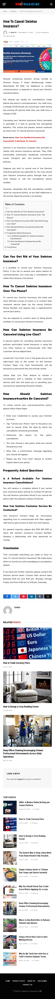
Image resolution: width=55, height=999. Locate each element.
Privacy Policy (19, 981)
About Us (31, 981)
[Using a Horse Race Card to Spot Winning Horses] (10, 942)
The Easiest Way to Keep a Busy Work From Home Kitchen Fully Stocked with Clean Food (35, 856)
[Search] (51, 4)
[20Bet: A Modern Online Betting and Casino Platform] (10, 807)
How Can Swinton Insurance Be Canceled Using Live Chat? (27, 222)
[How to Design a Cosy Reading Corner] (27, 687)
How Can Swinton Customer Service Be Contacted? (26, 242)
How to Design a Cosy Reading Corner (21, 706)
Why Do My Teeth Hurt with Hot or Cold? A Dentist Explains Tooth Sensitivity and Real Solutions (33, 956)
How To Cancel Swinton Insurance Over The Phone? (26, 216)
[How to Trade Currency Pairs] (27, 643)
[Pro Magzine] (27, 4)
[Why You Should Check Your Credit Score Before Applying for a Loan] (10, 891)
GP (40, 991)
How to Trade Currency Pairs (16, 663)
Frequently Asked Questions (19, 233)
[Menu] (4, 4)
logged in (21, 779)
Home (8, 981)
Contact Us (27, 985)
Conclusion (11, 247)
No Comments (43, 32)
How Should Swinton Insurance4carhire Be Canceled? (25, 228)
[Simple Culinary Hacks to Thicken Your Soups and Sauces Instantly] (10, 875)
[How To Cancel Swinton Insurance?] (27, 57)
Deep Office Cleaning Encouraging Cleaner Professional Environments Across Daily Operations (23, 753)
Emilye (13, 32)
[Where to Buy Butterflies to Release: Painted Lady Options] (10, 925)
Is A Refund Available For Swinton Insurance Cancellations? (27, 237)
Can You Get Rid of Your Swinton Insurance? (25, 211)
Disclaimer (42, 981)
